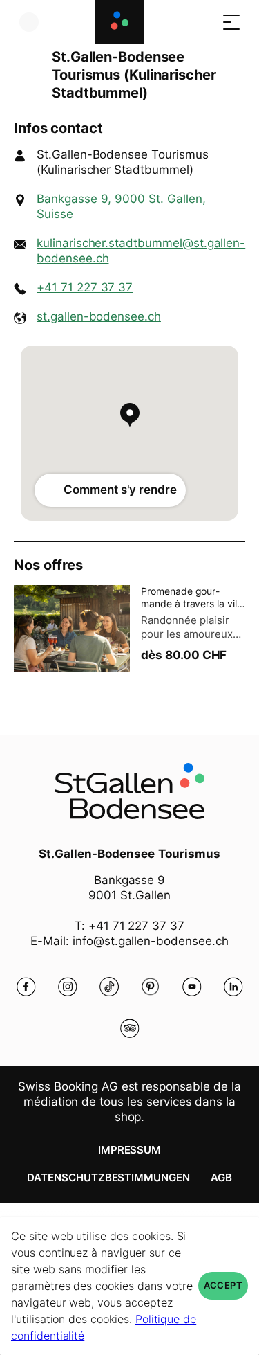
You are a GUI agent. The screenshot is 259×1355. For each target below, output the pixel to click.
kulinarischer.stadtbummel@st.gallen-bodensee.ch (141, 250)
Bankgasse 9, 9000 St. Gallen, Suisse (121, 206)
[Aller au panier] (204, 22)
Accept (223, 1285)
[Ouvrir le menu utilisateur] (29, 22)
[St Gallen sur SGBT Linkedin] (233, 986)
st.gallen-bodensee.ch (99, 316)
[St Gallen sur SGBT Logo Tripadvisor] (130, 1028)
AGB (221, 1177)
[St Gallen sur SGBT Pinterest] (150, 986)
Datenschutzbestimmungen (108, 1177)
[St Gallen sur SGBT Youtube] (192, 986)
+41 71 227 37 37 (85, 287)
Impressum (130, 1149)
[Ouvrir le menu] (231, 22)
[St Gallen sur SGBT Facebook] (26, 986)
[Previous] (26, 75)
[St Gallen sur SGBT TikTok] (109, 986)
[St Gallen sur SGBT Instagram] (67, 986)
